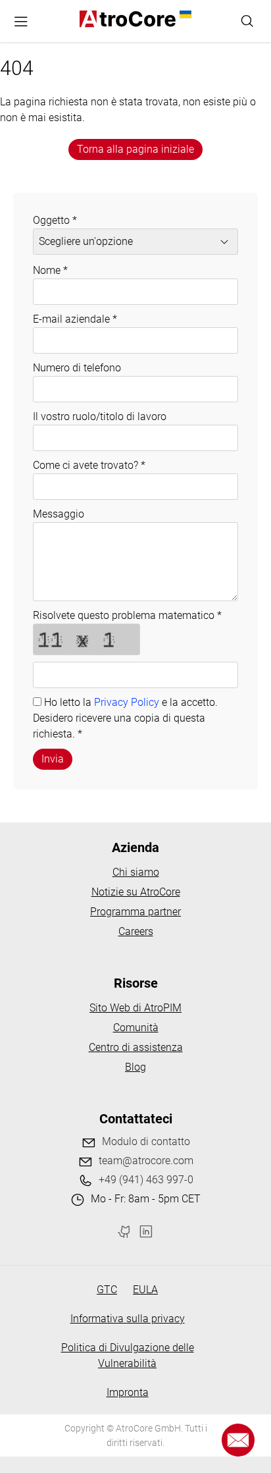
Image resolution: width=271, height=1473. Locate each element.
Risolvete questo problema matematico (127, 615)
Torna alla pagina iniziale (135, 149)
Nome (50, 270)
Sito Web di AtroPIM (135, 1008)
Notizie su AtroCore (135, 892)
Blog (135, 1067)
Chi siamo (135, 872)
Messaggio (58, 514)
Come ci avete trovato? (89, 465)
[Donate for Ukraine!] (183, 14)
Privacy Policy (126, 702)
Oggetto (55, 220)
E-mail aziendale (75, 319)
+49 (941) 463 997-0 (146, 1179)
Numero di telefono (77, 368)
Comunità (136, 1027)
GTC (107, 1289)
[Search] (247, 21)
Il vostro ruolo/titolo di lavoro (99, 416)
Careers (135, 931)
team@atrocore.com (146, 1160)
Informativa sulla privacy (127, 1318)
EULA (145, 1289)
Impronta (128, 1392)
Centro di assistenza (136, 1047)
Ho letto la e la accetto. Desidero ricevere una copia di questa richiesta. (125, 718)
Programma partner (135, 911)
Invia (52, 759)
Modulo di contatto (146, 1141)
